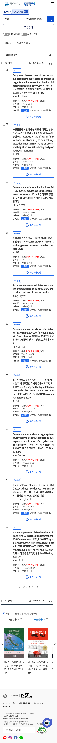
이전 (23, 587)
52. (7, 124)
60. (7, 527)
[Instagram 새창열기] (10, 736)
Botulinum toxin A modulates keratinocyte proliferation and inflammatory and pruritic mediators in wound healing (33, 290)
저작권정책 (7, 706)
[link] (33, 116)
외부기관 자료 (23, 43)
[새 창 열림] (42, 730)
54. (7, 232)
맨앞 (19, 587)
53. (7, 182)
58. (7, 428)
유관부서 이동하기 (13, 730)
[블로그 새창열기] (21, 736)
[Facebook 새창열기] (16, 736)
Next (54, 643)
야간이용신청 (38, 63)
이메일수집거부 (24, 703)
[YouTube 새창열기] (5, 736)
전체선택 (8, 63)
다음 (38, 587)
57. (7, 374)
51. (7, 69)
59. (7, 479)
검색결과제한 (11, 55)
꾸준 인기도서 (40, 619)
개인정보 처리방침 (9, 703)
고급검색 (28, 27)
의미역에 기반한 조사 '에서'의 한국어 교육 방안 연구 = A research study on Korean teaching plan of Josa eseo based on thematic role (33, 245)
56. (7, 323)
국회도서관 (12, 4)
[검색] (50, 19)
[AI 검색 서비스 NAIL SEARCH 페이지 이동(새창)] (16, 12)
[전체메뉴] (52, 3)
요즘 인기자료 (14, 619)
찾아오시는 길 (38, 703)
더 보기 (49, 63)
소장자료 (7, 43)
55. (7, 280)
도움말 (21, 619)
